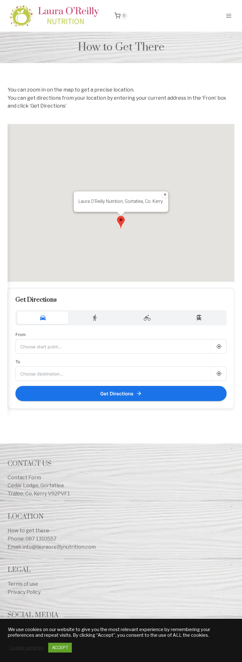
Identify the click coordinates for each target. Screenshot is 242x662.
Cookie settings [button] (26, 648)
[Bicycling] (147, 317)
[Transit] (199, 317)
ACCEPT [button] (60, 647)
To (17, 361)
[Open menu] (228, 16)
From (20, 334)
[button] (121, 222)
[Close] (165, 194)
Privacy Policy (24, 592)
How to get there (28, 531)
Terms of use (23, 584)
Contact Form (24, 478)
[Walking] (95, 317)
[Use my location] (218, 346)
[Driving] (42, 317)
